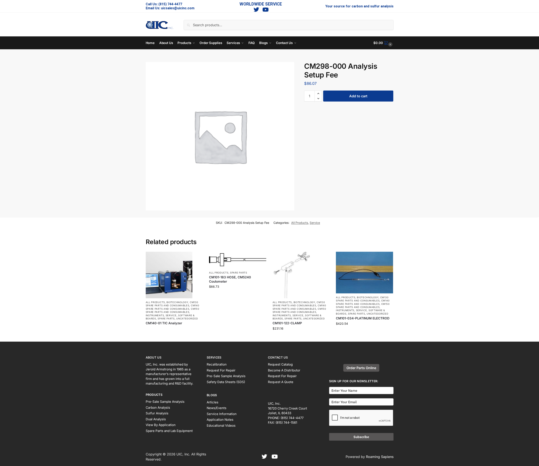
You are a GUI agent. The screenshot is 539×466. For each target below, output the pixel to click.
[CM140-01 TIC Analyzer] (174, 275)
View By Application (161, 425)
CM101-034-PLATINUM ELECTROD (362, 318)
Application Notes (220, 420)
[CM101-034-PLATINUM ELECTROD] (364, 272)
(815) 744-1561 (286, 423)
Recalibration (217, 364)
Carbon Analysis (158, 408)
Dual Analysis (156, 419)
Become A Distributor (284, 370)
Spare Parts (166, 318)
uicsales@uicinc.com (177, 8)
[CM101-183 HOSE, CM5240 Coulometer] (237, 260)
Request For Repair (221, 370)
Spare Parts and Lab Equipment (169, 431)
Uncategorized (187, 318)
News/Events (216, 408)
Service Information (222, 414)
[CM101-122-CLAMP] (301, 275)
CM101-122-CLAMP (287, 323)
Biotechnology (177, 302)
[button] (383, 43)
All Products (299, 222)
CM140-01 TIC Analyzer (164, 323)
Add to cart (358, 96)
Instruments (155, 315)
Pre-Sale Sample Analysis (165, 402)
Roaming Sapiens (380, 457)
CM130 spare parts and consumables (172, 304)
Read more (174, 330)
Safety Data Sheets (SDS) (226, 382)
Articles (212, 402)
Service (315, 222)
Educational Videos (221, 425)
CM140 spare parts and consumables (172, 307)
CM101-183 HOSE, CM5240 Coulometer (230, 279)
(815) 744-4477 (170, 4)
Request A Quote (280, 382)
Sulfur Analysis (157, 413)
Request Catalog (280, 364)
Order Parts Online (361, 368)
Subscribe (361, 437)
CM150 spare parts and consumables (172, 310)
